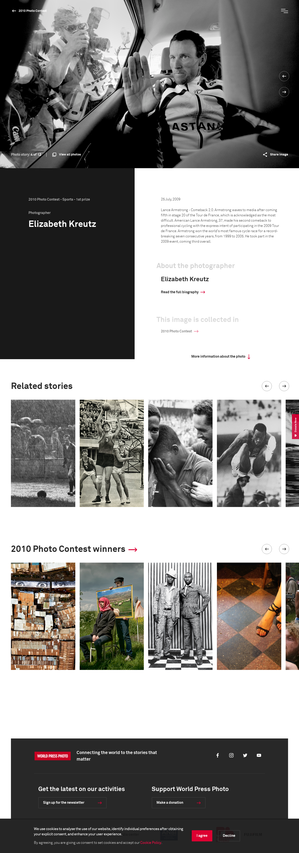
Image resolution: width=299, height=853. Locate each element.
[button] (267, 386)
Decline (229, 835)
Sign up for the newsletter (63, 802)
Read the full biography (180, 292)
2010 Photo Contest (33, 10)
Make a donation (170, 802)
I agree (202, 835)
